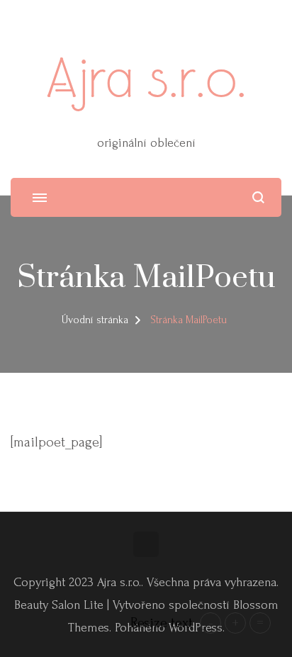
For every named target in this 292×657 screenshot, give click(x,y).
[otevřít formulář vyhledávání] (258, 197)
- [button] (210, 623)
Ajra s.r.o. (146, 77)
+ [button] (235, 623)
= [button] (260, 623)
